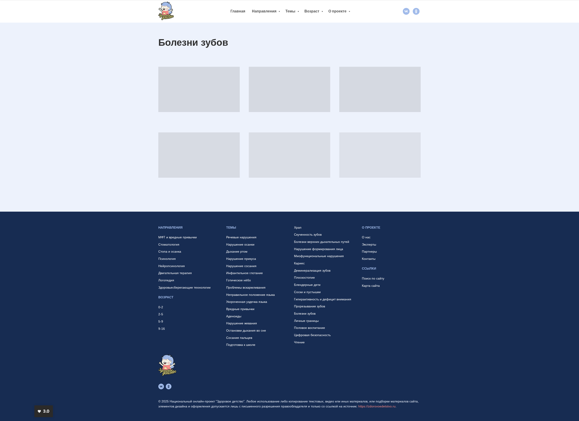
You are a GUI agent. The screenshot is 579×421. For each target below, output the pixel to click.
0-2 (160, 307)
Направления (264, 11)
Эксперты (369, 244)
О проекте (337, 11)
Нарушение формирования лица (318, 249)
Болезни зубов (305, 313)
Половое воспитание (309, 328)
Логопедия (166, 280)
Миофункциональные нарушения (319, 256)
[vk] (406, 11)
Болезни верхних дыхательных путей (321, 242)
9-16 (161, 328)
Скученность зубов (308, 234)
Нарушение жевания (241, 323)
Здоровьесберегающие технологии (184, 287)
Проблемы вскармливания (246, 287)
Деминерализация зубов (312, 270)
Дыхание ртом (236, 251)
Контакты (368, 259)
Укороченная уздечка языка (246, 302)
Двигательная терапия (175, 273)
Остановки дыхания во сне (246, 330)
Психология (167, 259)
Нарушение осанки (240, 244)
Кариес (299, 263)
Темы (290, 11)
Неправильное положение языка (250, 295)
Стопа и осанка (169, 251)
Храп (297, 227)
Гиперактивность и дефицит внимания (322, 299)
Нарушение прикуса (241, 259)
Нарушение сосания (241, 266)
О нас (366, 237)
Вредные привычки (240, 309)
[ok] (416, 11)
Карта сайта (371, 285)
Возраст (312, 11)
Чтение (299, 342)
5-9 (160, 321)
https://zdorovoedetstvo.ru (377, 406)
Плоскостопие (304, 277)
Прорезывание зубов (309, 306)
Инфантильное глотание (244, 273)
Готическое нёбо (238, 280)
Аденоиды (233, 316)
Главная (237, 11)
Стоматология (168, 244)
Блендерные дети (307, 285)
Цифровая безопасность (312, 335)
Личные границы (306, 321)
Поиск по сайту (373, 278)
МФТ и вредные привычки (177, 237)
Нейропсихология (171, 266)
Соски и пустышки (307, 292)
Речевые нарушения (241, 237)
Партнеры (369, 251)
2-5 (160, 314)
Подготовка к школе (240, 345)
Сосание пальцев (239, 338)
